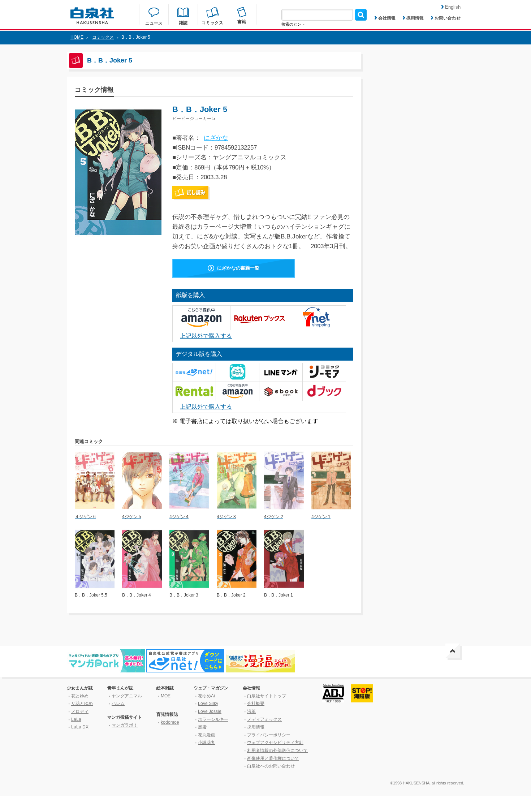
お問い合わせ (448, 18)
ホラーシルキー (213, 719)
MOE (165, 695)
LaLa (76, 719)
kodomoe (170, 722)
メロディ (79, 711)
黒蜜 (202, 727)
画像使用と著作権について (273, 758)
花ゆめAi (206, 695)
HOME (76, 37)
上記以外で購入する (206, 336)
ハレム (118, 703)
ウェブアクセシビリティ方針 (275, 742)
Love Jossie (209, 711)
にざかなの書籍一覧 (238, 268)
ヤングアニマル (127, 695)
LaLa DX (79, 727)
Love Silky (208, 703)
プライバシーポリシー (268, 734)
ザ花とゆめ (82, 703)
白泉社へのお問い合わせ (271, 766)
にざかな (216, 137)
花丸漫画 (206, 734)
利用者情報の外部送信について (277, 750)
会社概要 (255, 703)
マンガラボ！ (125, 725)
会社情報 (387, 18)
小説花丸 (206, 742)
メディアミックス (264, 719)
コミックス (103, 37)
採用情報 (415, 18)
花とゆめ (79, 695)
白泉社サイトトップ (266, 695)
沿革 (251, 711)
